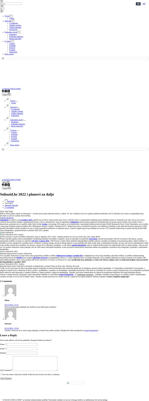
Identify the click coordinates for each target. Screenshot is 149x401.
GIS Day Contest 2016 (40, 241)
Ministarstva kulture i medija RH (69, 256)
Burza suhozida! (17, 126)
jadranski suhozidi (11, 205)
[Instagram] (6, 92)
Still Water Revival (39, 258)
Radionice (15, 122)
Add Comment (6, 370)
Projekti (14, 137)
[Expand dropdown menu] (17, 101)
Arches (44, 224)
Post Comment (6, 379)
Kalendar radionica (18, 124)
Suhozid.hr (15, 116)
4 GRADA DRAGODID (11, 89)
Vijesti (13, 103)
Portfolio (14, 135)
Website (3, 353)
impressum (15, 141)
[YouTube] (8, 92)
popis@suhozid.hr (79, 245)
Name (3, 344)
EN (144, 4)
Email (3, 349)
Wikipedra (74, 222)
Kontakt (14, 139)
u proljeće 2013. (26, 220)
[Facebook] (3, 92)
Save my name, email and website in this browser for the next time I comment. (31, 374)
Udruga (14, 132)
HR (138, 4)
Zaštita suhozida (17, 114)
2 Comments (9, 207)
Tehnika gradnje (17, 111)
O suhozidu (15, 109)
